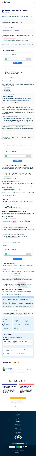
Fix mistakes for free (17, 62)
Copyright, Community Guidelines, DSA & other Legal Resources (18, 419)
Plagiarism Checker (18, 422)
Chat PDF (18, 433)
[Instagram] (18, 437)
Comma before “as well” (8, 74)
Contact (18, 435)
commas (17, 84)
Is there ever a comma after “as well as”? (11, 73)
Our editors (18, 414)
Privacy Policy (18, 448)
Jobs (18, 415)
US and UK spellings (18, 313)
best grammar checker (10, 145)
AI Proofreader (18, 424)
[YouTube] (15, 437)
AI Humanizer (18, 425)
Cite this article (30, 342)
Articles (26, 320)
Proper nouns (5, 323)
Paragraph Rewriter (18, 429)
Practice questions (14, 296)
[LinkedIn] (21, 437)
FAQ (18, 418)
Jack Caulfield (9, 368)
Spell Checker (18, 426)
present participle (5, 137)
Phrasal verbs (16, 321)
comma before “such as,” (28, 44)
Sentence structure (17, 323)
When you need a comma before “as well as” (12, 71)
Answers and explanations (22, 296)
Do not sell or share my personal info (18, 450)
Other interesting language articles (10, 77)
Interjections (27, 321)
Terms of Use (18, 454)
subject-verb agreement (26, 184)
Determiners (27, 324)
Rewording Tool (18, 432)
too (4, 266)
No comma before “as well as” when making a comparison (14, 72)
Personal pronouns (6, 325)
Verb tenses (16, 320)
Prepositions (27, 325)
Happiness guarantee (18, 452)
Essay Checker (18, 428)
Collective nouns (6, 324)
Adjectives (26, 323)
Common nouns (6, 321)
